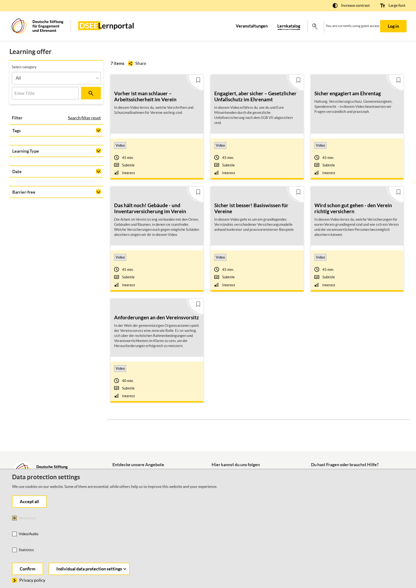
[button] (351, 5)
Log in (393, 26)
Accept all (29, 501)
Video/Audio (28, 534)
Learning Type (25, 151)
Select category (24, 67)
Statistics (26, 550)
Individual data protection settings (89, 568)
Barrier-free (23, 192)
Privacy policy (32, 580)
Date (17, 171)
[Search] (91, 93)
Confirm (27, 568)
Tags (16, 130)
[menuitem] (252, 26)
